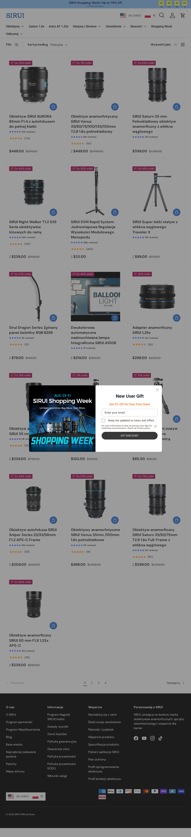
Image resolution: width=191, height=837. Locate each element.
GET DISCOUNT (130, 435)
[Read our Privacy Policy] (155, 426)
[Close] (157, 389)
